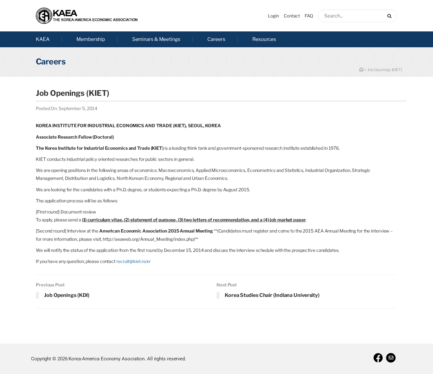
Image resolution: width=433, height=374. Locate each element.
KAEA (42, 39)
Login (273, 15)
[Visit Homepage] (87, 16)
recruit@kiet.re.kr (133, 261)
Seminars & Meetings (156, 39)
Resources (264, 39)
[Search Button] (390, 16)
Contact (292, 15)
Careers (216, 39)
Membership (90, 39)
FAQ (309, 15)
